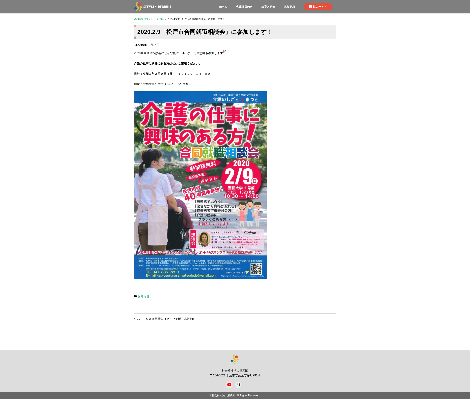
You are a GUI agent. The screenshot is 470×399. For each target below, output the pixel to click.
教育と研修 (268, 6)
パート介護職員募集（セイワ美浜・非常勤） (166, 318)
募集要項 (289, 6)
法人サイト (320, 6)
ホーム (223, 6)
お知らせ (162, 19)
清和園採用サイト (143, 19)
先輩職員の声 (244, 6)
